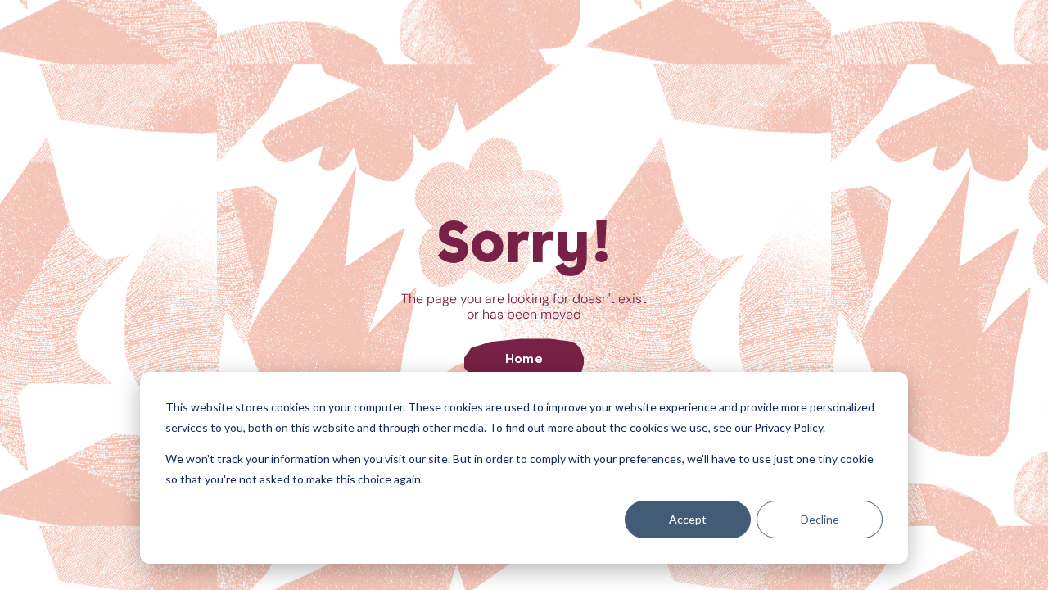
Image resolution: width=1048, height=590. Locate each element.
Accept (688, 519)
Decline (820, 519)
